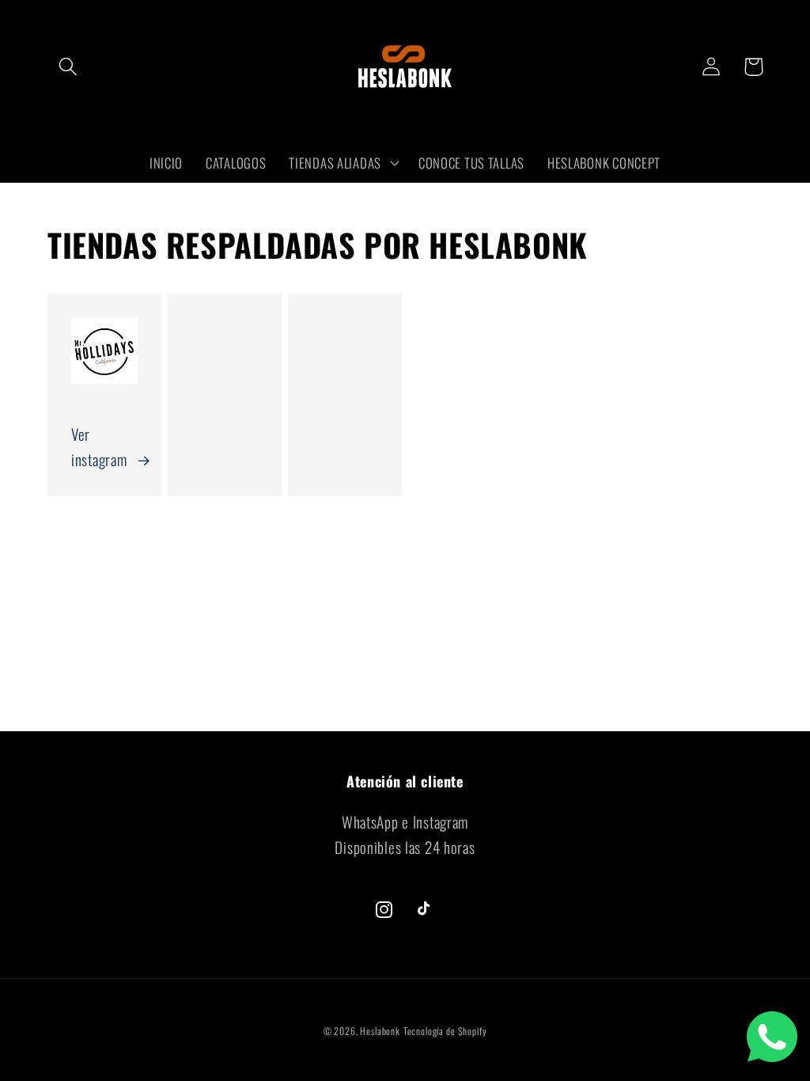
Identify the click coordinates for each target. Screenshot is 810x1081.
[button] (68, 67)
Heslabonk (380, 1030)
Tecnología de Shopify (445, 1030)
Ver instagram (99, 447)
